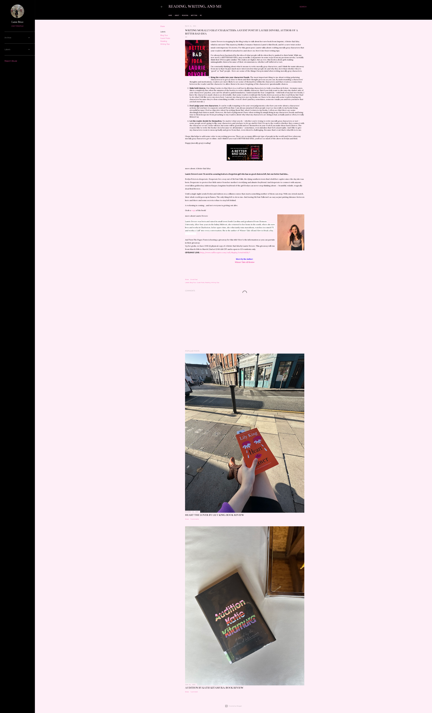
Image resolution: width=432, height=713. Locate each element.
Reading (185, 15)
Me (201, 15)
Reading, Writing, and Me (195, 6)
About (177, 15)
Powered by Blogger (235, 706)
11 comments (194, 519)
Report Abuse (10, 61)
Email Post (194, 279)
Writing (194, 15)
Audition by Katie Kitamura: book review (214, 687)
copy (193, 210)
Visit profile (17, 26)
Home (170, 15)
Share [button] (162, 26)
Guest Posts (165, 38)
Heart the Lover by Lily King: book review (214, 515)
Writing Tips (165, 44)
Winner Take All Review (245, 262)
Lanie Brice (17, 22)
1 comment (194, 692)
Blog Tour (164, 35)
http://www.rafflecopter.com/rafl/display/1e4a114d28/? (225, 252)
